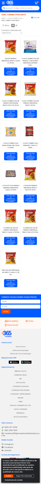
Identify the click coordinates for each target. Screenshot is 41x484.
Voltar (36, 17)
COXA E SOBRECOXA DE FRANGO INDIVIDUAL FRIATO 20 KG (30, 103)
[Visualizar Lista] (16, 25)
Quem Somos (20, 347)
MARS (20, 402)
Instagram (9, 444)
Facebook (8, 447)
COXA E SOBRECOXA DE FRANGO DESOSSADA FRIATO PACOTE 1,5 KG (10, 103)
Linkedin (7, 450)
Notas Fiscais (12, 325)
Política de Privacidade (20, 350)
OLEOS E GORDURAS (20, 409)
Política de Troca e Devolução (20, 354)
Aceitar (8, 476)
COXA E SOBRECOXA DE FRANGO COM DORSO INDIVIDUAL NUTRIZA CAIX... (30, 62)
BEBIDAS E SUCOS (20, 371)
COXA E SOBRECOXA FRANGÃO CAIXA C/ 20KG (30, 145)
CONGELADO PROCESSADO (20, 390)
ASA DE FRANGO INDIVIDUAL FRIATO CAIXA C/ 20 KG (11, 61)
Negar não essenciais (24, 476)
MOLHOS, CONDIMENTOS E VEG (20, 405)
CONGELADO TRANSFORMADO (20, 394)
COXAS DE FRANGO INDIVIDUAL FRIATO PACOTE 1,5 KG (30, 188)
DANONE (20, 398)
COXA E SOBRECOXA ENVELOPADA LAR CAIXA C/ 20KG (10, 145)
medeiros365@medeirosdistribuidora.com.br (20, 434)
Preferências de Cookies (14, 480)
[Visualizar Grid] (13, 25)
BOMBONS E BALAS (20, 375)
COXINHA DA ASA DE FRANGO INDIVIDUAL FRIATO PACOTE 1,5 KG (30, 230)
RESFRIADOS (20, 413)
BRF (20, 379)
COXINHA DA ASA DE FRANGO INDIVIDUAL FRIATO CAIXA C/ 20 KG (10, 230)
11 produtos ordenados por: (11, 30)
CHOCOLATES (20, 383)
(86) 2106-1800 (10, 430)
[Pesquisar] (3, 8)
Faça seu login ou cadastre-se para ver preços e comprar (10, 71)
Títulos (31, 321)
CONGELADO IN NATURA (20, 386)
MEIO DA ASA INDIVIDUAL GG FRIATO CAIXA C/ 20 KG (11, 272)
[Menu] (3, 3)
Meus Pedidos (12, 321)
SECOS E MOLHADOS (20, 417)
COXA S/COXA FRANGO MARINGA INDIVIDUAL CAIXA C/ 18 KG (10, 188)
